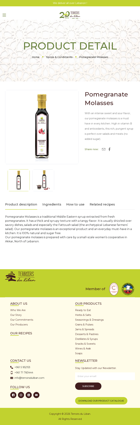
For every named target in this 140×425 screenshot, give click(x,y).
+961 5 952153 (22, 367)
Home (35, 57)
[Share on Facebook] (109, 150)
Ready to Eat (83, 310)
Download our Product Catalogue (101, 400)
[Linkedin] (29, 395)
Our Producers (19, 324)
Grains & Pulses (84, 324)
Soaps (78, 353)
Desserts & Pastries (86, 334)
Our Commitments (21, 319)
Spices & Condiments (59, 57)
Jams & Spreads (84, 329)
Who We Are (18, 310)
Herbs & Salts (83, 315)
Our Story (16, 315)
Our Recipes (21, 333)
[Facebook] (13, 395)
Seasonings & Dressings (89, 319)
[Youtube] (36, 395)
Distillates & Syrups (86, 339)
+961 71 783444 (24, 372)
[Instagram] (21, 395)
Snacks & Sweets (85, 343)
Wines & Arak (83, 348)
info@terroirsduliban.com (29, 377)
